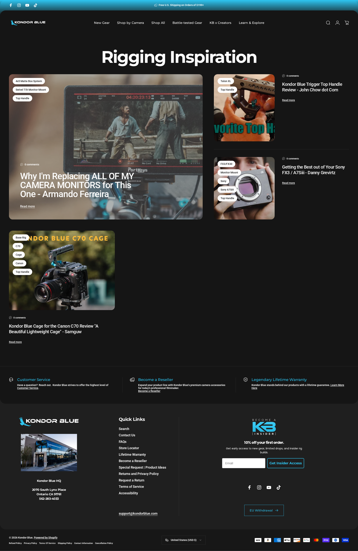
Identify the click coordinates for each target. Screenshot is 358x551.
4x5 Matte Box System (29, 81)
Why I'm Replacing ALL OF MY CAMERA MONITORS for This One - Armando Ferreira (77, 185)
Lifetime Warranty (132, 454)
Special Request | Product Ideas (142, 467)
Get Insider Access (285, 463)
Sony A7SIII (227, 189)
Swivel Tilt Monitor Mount (31, 89)
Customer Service (27, 388)
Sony (223, 181)
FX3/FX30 (226, 163)
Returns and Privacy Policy (139, 474)
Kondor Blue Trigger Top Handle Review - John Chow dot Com (312, 87)
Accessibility (128, 493)
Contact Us (127, 435)
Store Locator (129, 448)
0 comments (32, 164)
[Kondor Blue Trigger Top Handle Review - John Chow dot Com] (244, 107)
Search (124, 429)
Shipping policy (65, 543)
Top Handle (22, 98)
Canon (19, 263)
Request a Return (131, 480)
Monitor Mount (229, 172)
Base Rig (21, 237)
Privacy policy (30, 543)
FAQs (122, 442)
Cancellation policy (104, 543)
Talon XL (226, 81)
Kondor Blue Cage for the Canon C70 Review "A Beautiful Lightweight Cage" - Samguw (53, 329)
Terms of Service (131, 487)
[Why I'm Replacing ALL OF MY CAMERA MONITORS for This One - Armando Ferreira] (106, 146)
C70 (18, 246)
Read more (27, 206)
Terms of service (47, 543)
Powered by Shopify (45, 537)
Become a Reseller (149, 391)
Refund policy (15, 543)
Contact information (83, 543)
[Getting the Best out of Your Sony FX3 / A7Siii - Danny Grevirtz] (244, 188)
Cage (19, 254)
